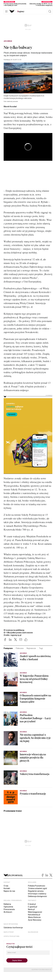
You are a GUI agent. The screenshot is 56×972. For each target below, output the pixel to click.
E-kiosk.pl (32, 904)
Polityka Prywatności (36, 886)
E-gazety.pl (32, 907)
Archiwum (8, 41)
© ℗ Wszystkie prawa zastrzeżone (18, 633)
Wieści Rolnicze (34, 917)
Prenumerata (9, 909)
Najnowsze (31, 648)
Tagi (41, 648)
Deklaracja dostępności (37, 896)
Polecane (20, 648)
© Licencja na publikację (14, 630)
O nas (6, 886)
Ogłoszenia (8, 907)
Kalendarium (33, 932)
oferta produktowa (11, 936)
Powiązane (8, 648)
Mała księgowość (35, 912)
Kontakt (7, 888)
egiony (20, 11)
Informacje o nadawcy (37, 894)
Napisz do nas (9, 891)
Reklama (7, 904)
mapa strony (9, 932)
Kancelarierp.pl (34, 915)
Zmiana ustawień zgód (37, 888)
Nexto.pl (31, 909)
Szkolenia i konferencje (13, 928)
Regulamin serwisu (36, 891)
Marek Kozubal (10, 106)
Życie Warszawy (34, 920)
